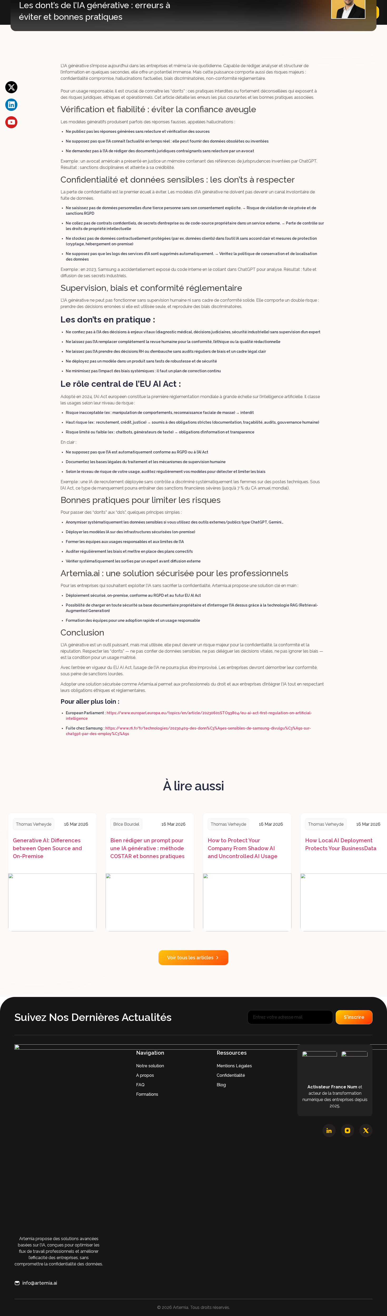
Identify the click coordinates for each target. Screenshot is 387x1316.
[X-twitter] (11, 87)
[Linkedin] (11, 105)
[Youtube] (11, 122)
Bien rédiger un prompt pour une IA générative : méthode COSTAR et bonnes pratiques (147, 848)
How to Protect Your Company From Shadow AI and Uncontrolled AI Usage (242, 848)
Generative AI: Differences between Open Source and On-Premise (47, 848)
